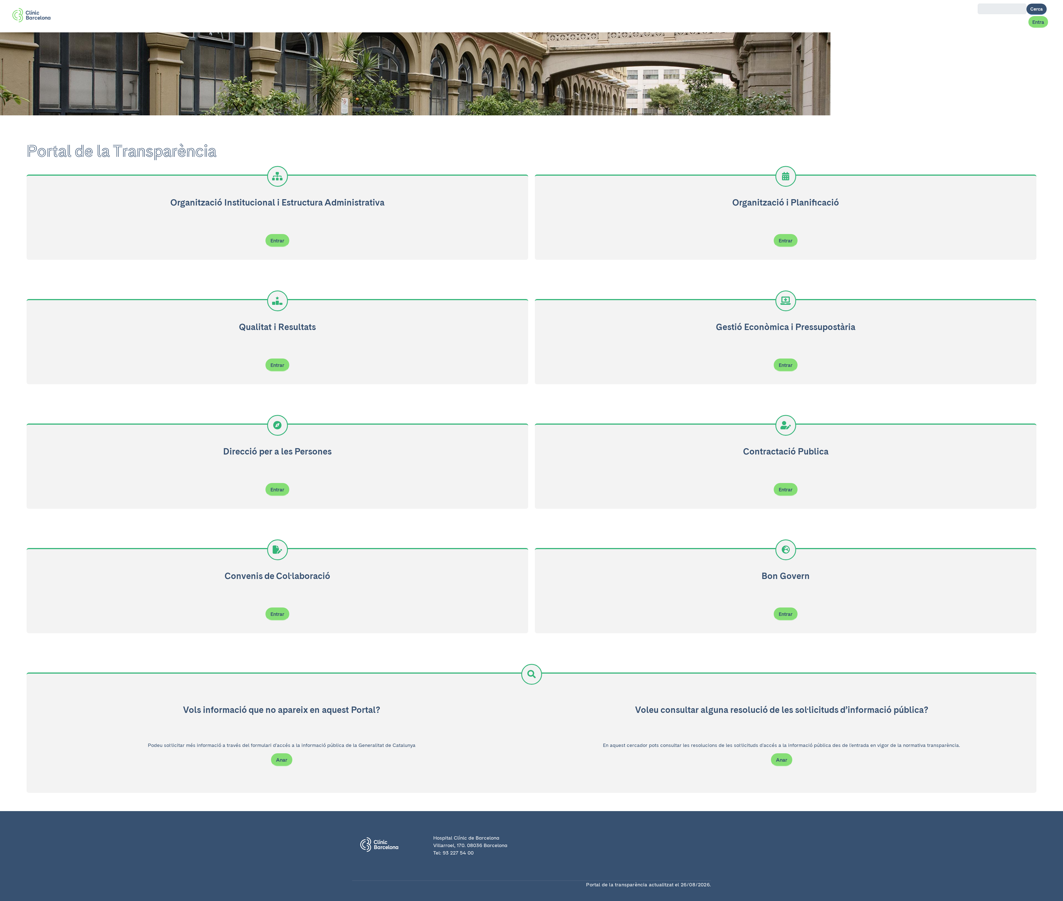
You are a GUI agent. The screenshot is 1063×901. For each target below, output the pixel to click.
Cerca (1036, 9)
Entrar (277, 240)
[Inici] (33, 15)
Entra (1038, 22)
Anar (281, 760)
